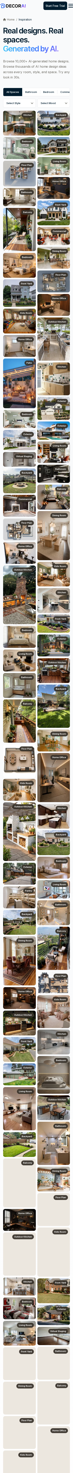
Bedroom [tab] (48, 91)
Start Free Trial (55, 5)
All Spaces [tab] (12, 91)
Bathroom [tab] (31, 91)
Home (11, 19)
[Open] (70, 6)
